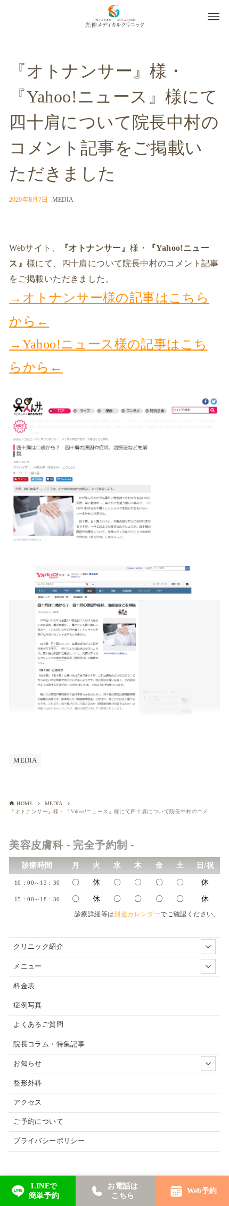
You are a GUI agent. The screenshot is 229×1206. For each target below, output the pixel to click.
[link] (36, 1190)
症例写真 (27, 1005)
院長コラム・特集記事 (49, 1044)
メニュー (27, 966)
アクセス (27, 1102)
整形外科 (27, 1083)
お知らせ (27, 1063)
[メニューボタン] (213, 16)
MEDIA (63, 199)
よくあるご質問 (38, 1024)
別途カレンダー (137, 914)
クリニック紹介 (38, 946)
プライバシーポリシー (49, 1141)
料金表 (24, 986)
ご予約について (38, 1121)
